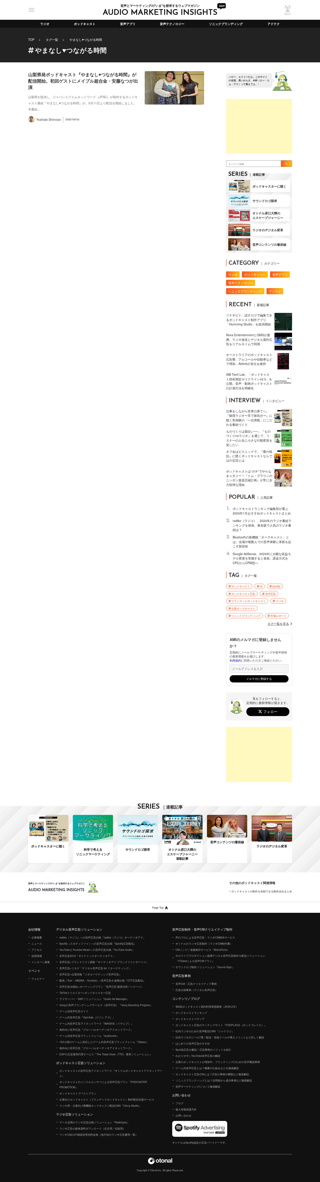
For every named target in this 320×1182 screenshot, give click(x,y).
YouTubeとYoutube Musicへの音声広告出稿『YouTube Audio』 (97, 949)
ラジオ (44, 24)
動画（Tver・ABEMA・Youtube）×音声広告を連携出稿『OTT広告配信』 (102, 980)
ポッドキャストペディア (190, 1019)
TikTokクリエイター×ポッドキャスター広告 (85, 992)
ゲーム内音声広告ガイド (73, 1011)
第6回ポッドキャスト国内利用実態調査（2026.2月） (207, 1006)
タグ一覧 (52, 39)
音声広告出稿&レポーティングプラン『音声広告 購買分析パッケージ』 (101, 986)
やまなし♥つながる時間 (85, 39)
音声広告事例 (181, 975)
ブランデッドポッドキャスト (248, 601)
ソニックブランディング (226, 24)
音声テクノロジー (172, 24)
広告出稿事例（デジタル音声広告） (197, 990)
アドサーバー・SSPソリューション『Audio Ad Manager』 (94, 999)
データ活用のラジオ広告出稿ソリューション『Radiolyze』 (94, 1122)
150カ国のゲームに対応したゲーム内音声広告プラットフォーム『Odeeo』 (104, 1042)
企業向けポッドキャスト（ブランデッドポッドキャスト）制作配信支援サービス (106, 1099)
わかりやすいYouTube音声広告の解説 (198, 1055)
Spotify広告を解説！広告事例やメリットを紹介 (203, 1049)
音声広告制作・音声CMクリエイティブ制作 (202, 929)
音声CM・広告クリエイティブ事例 (196, 983)
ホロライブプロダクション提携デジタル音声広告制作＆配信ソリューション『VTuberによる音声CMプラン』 (220, 958)
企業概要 (36, 937)
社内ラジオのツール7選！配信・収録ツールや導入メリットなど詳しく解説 (220, 1037)
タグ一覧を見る (278, 623)
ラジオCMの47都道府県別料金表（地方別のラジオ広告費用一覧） (98, 1134)
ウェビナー (38, 978)
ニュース (36, 943)
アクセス (36, 949)
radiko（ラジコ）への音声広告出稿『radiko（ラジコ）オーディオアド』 (102, 937)
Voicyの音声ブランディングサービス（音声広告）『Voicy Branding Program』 (106, 1005)
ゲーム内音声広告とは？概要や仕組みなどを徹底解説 (207, 1068)
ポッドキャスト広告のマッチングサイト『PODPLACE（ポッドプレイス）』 (221, 1025)
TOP (31, 39)
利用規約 (235, 660)
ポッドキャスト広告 (243, 594)
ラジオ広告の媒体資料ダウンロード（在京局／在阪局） (92, 1128)
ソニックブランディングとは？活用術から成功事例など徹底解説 (214, 1080)
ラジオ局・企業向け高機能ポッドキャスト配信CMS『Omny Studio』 (100, 1105)
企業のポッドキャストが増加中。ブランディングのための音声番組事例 (218, 1062)
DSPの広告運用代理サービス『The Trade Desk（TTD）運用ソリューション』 (105, 1054)
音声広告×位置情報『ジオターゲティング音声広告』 (90, 974)
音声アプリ (127, 24)
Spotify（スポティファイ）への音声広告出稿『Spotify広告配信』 (97, 943)
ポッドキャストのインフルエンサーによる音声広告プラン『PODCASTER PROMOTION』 (103, 1084)
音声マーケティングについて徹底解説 (198, 1086)
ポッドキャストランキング (191, 1012)
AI (261, 586)
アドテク (273, 24)
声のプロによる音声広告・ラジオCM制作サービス (205, 937)
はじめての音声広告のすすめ (193, 1043)
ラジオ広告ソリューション (74, 1114)
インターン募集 (40, 962)
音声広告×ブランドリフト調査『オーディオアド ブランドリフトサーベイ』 (104, 962)
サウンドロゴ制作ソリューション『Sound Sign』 (205, 967)
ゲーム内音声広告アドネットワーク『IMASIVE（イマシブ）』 (96, 1023)
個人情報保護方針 (186, 1109)
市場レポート (278, 615)
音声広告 (270, 594)
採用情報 (36, 956)
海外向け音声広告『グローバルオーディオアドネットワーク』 (96, 1029)
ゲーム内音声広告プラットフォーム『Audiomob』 (89, 1036)
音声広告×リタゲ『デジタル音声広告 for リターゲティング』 (95, 968)
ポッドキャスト (84, 24)
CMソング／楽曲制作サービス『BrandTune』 (203, 949)
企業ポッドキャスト (243, 608)
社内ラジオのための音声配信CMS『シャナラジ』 (205, 1031)
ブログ (179, 1103)
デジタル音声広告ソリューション (79, 929)
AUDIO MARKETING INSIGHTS (160, 13)
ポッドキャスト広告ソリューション (80, 1063)
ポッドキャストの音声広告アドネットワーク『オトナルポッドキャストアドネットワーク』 (110, 1073)
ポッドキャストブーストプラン (77, 1093)
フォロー (270, 711)
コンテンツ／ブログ (186, 998)
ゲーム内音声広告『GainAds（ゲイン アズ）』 (87, 1017)
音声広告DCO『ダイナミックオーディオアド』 (87, 956)
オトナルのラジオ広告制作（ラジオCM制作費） (204, 943)
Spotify (276, 586)
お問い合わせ (183, 1115)
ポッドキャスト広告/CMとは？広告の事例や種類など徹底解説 (212, 1074)
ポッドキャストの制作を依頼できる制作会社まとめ (261, 891)
